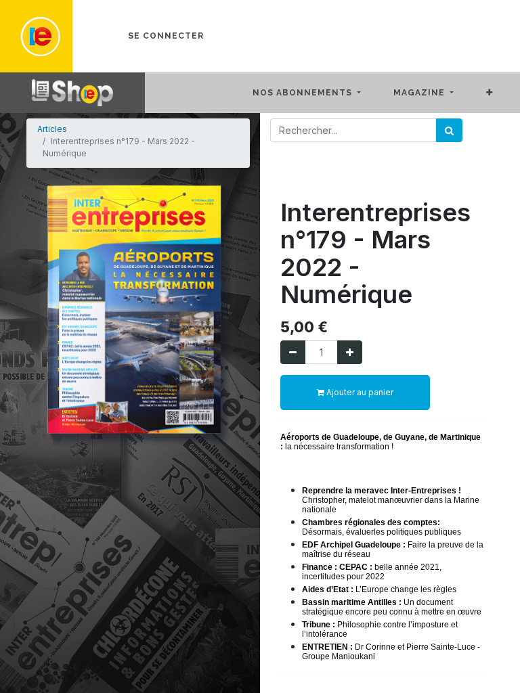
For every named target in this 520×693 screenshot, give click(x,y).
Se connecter (166, 36)
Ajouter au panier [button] (358, 392)
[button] (500, 92)
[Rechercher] (449, 130)
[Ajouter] (349, 352)
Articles (52, 129)
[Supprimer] (292, 352)
